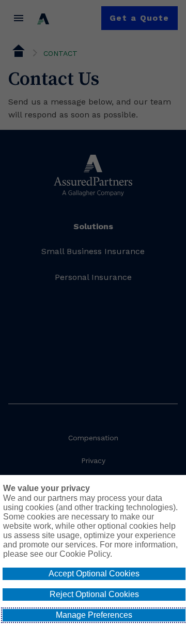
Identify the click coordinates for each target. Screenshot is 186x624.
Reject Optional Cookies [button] (94, 594)
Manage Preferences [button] (94, 615)
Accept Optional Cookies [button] (94, 573)
